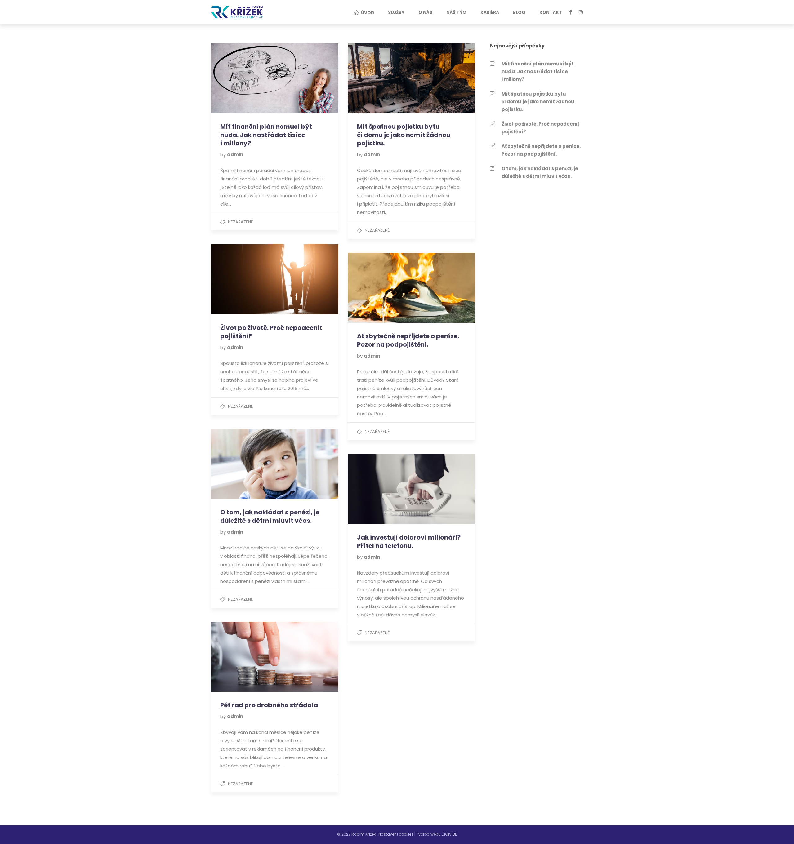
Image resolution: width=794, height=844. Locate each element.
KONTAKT (550, 12)
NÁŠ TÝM (456, 12)
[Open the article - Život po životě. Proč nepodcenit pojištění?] (243, 279)
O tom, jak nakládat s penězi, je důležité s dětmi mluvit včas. (540, 172)
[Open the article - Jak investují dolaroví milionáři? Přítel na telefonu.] (380, 489)
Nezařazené (240, 222)
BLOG (519, 12)
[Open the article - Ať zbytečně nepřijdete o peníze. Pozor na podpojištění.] (380, 288)
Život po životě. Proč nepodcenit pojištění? (540, 128)
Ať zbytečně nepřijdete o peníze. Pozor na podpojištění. (541, 150)
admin (235, 154)
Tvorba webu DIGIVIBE (436, 834)
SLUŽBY (396, 12)
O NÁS (425, 12)
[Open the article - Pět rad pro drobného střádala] (243, 657)
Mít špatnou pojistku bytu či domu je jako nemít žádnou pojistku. (538, 102)
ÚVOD (367, 13)
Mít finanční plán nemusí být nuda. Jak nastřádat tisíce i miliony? (538, 71)
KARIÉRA (489, 12)
